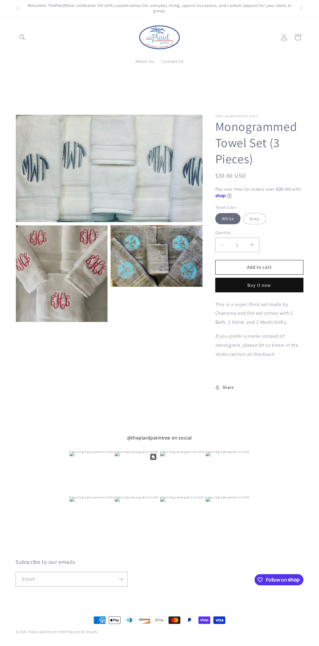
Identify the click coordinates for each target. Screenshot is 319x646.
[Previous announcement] (18, 8)
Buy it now (259, 285)
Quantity (223, 232)
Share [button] (228, 387)
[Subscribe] (120, 579)
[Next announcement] (301, 8)
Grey (254, 218)
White (228, 218)
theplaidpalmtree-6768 (46, 632)
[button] (22, 37)
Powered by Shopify (82, 632)
